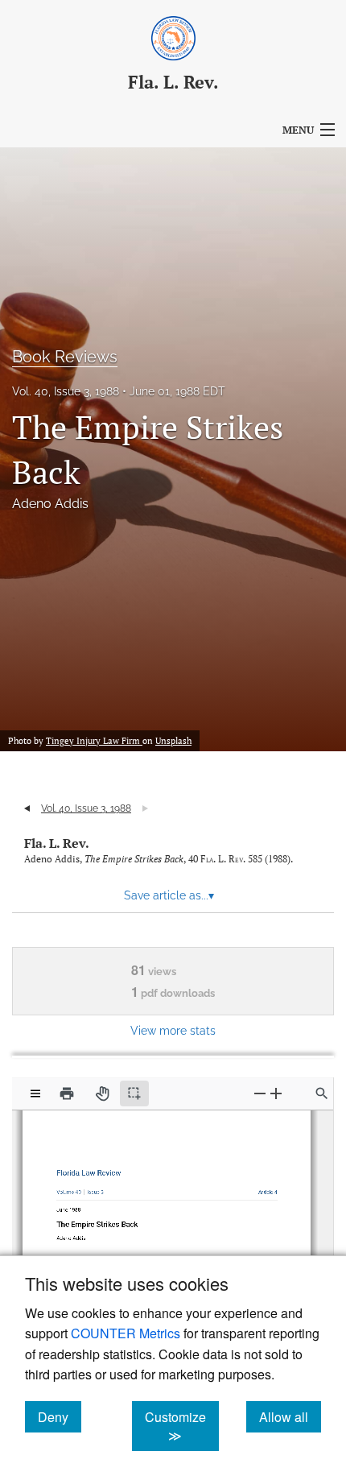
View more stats (173, 1030)
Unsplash (173, 740)
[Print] (66, 1093)
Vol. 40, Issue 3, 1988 (65, 391)
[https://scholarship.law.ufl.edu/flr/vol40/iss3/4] (263, 1188)
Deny (59, 1416)
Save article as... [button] (169, 895)
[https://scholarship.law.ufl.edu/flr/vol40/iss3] (96, 1188)
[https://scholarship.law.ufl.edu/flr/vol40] (72, 1188)
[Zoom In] (276, 1093)
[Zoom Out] (260, 1093)
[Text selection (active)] (134, 1093)
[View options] (35, 1093)
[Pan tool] (102, 1093)
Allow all (290, 1416)
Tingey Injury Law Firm (94, 740)
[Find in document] (321, 1093)
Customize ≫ (182, 1426)
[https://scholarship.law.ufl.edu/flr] (91, 1169)
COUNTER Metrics (125, 1333)
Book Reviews (64, 356)
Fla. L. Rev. (56, 843)
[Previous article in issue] (27, 808)
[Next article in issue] (145, 808)
